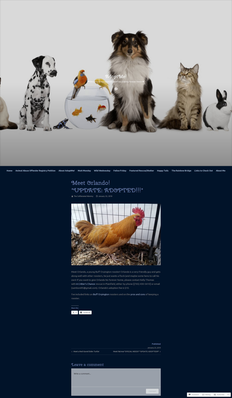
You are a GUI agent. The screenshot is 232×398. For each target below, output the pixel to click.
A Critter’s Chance (85, 284)
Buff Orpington (101, 294)
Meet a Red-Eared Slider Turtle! (85, 352)
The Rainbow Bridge (181, 170)
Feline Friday (119, 170)
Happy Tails (162, 170)
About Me (220, 170)
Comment (152, 391)
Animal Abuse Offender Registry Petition (35, 170)
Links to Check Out (203, 170)
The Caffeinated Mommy (83, 196)
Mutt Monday (84, 170)
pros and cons (137, 294)
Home (9, 170)
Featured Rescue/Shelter (141, 170)
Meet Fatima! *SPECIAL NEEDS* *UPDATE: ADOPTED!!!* (136, 352)
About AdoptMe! (67, 170)
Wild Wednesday (102, 170)
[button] (116, 234)
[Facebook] (116, 88)
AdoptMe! (116, 76)
